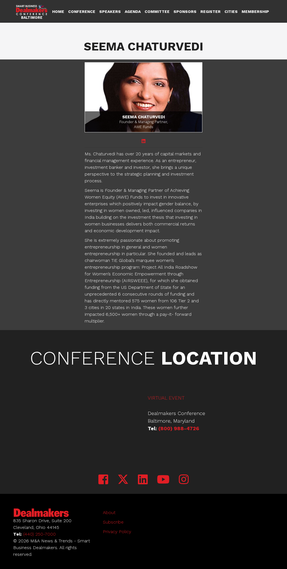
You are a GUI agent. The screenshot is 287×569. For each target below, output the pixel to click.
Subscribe (113, 522)
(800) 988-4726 (178, 428)
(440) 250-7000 (39, 534)
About (109, 512)
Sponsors (184, 11)
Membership (255, 11)
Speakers (110, 11)
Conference (81, 11)
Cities (231, 11)
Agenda (133, 11)
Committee (157, 11)
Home (58, 11)
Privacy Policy (117, 531)
